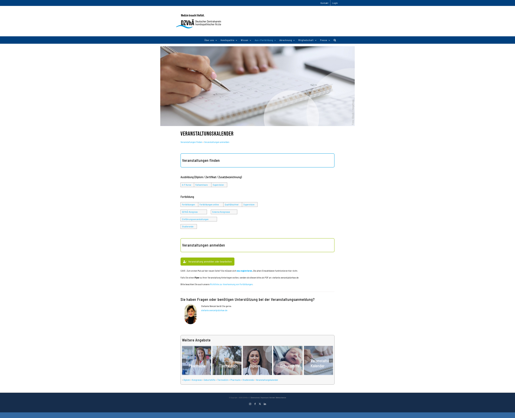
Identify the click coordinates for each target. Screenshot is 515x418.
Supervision (218, 184)
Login (335, 2)
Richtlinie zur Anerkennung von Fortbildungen (231, 284)
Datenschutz (255, 397)
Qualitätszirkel (232, 204)
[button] (335, 40)
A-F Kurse (186, 184)
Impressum (265, 397)
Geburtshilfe (209, 379)
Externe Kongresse (221, 211)
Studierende (188, 226)
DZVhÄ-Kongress (190, 211)
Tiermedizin (223, 379)
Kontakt (272, 397)
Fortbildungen (188, 204)
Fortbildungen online (209, 204)
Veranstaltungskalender (267, 379)
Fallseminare (201, 184)
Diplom (186, 379)
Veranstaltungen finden (191, 142)
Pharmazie (235, 379)
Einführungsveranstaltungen (195, 219)
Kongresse (197, 379)
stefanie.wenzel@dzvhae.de (214, 310)
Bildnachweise (281, 397)
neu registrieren (244, 270)
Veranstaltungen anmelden (216, 142)
